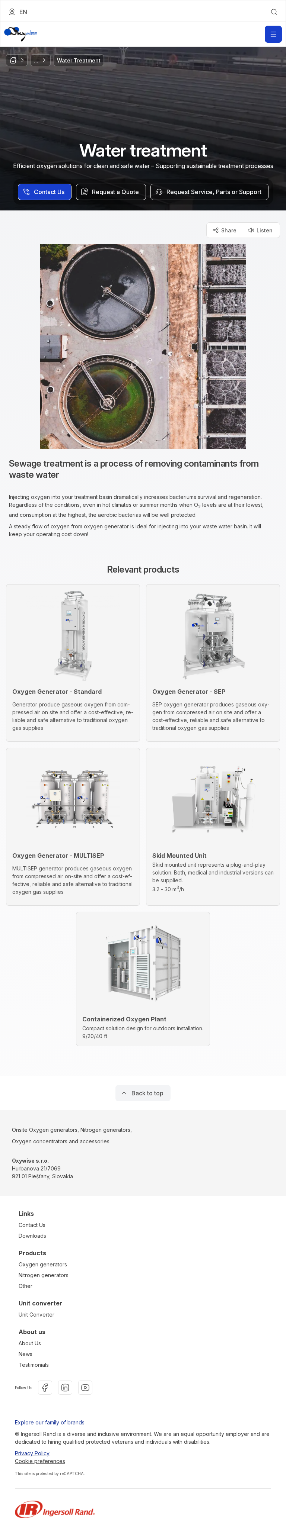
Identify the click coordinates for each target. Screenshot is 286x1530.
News (25, 1354)
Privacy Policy (32, 1453)
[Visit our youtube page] (85, 1388)
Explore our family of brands (50, 1422)
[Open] (273, 34)
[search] (274, 11)
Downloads (32, 1236)
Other (25, 1286)
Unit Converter (36, 1314)
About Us (30, 1343)
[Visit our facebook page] (45, 1388)
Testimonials (34, 1365)
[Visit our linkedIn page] (65, 1388)
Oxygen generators (43, 1264)
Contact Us (32, 1225)
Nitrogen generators (44, 1275)
